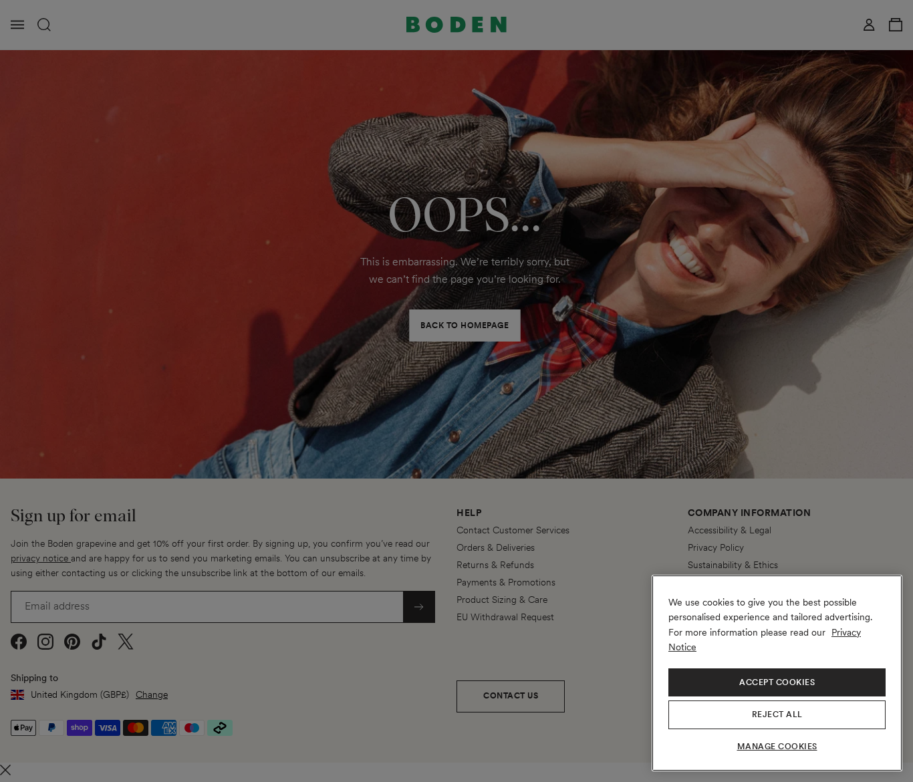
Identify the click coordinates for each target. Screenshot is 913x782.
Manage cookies (777, 746)
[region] (777, 673)
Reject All (777, 714)
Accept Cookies (777, 682)
